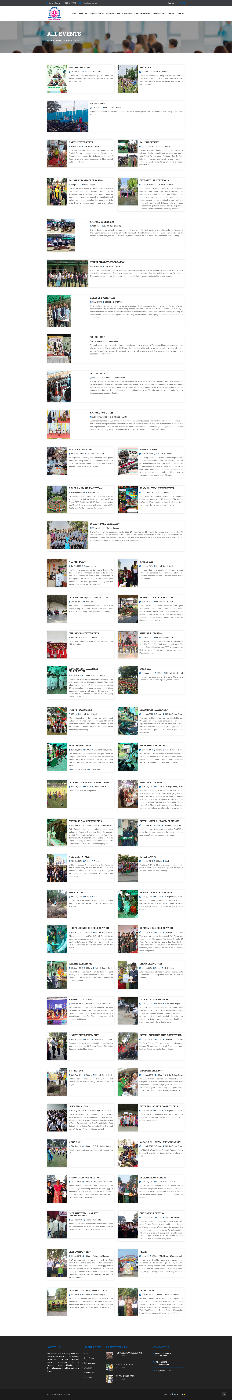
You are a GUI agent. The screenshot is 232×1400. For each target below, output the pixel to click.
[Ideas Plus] (178, 1394)
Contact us (87, 1378)
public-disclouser (142, 13)
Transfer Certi (159, 13)
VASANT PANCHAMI (125, 1364)
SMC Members (89, 1363)
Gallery (171, 13)
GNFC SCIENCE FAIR (125, 1376)
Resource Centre (97, 13)
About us (83, 13)
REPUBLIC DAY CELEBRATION (129, 1353)
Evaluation (87, 1368)
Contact (181, 13)
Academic (110, 13)
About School (88, 1358)
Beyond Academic (124, 13)
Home (74, 13)
